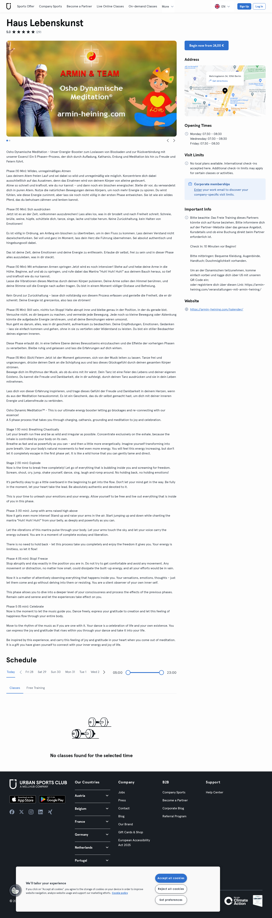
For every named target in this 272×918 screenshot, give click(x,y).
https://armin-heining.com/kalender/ (216, 309)
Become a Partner (79, 6)
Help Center (214, 792)
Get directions (220, 80)
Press (122, 800)
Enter (198, 190)
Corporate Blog (173, 808)
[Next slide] (174, 140)
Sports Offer (25, 6)
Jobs (121, 792)
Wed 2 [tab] (95, 672)
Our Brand (125, 824)
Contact (124, 808)
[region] (118, 889)
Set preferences (170, 900)
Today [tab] (11, 672)
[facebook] (12, 812)
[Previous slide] (167, 140)
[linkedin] (40, 812)
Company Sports (50, 6)
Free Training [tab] (35, 688)
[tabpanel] (91, 728)
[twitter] (21, 812)
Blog (121, 816)
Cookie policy (120, 892)
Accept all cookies (171, 878)
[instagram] (31, 812)
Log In (259, 6)
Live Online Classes (110, 6)
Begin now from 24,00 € (206, 45)
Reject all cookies (171, 889)
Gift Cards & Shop (130, 832)
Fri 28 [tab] (29, 672)
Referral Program (174, 816)
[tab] (7, 140)
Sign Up (244, 6)
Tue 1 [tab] (82, 672)
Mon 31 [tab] (70, 672)
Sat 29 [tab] (42, 672)
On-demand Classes (143, 6)
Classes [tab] (15, 688)
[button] (92, 795)
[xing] (50, 812)
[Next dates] (104, 672)
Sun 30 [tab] (56, 672)
